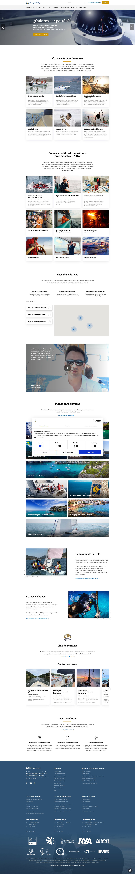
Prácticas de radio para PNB (61, 799)
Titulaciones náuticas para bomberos (35, 813)
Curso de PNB (29, 801)
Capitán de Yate (61, 129)
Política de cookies (60, 865)
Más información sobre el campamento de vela (86, 578)
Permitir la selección (67, 452)
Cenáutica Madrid (32, 820)
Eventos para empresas (88, 811)
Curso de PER (29, 804)
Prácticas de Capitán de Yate (89, 780)
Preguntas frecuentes (59, 785)
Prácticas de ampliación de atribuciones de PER (93, 776)
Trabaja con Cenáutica (59, 780)
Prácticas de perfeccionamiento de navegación (60, 692)
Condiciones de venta (70, 865)
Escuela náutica (58, 771)
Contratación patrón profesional (90, 806)
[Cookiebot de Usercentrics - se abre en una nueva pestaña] (94, 421)
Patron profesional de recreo (93, 129)
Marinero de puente (62, 257)
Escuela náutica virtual (95, 2)
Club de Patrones (86, 801)
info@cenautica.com (34, 829)
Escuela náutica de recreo (41, 34)
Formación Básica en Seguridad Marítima (35, 196)
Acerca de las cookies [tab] (91, 426)
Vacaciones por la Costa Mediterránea (42, 515)
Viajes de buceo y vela (36, 456)
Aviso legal (52, 865)
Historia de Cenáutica (59, 778)
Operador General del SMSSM (38, 230)
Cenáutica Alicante (88, 820)
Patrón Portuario (33, 257)
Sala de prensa (57, 783)
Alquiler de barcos (35, 534)
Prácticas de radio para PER (61, 801)
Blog (55, 790)
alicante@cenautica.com (91, 829)
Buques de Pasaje (90, 257)
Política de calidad (80, 865)
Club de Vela (85, 804)
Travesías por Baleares (36, 476)
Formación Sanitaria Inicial (93, 196)
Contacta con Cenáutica (60, 776)
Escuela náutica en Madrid (37, 321)
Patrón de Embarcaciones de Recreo (92, 97)
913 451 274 (32, 826)
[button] (89, 326)
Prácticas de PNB (86, 771)
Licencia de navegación (36, 96)
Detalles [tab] (67, 426)
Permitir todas (90, 452)
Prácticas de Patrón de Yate (88, 778)
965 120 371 (88, 826)
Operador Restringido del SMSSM (67, 196)
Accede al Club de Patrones (67, 657)
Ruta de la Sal (75, 456)
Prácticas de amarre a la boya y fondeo (38, 691)
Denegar (45, 452)
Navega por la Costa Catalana (81, 515)
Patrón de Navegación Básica (66, 96)
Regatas (31, 495)
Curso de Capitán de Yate (32, 808)
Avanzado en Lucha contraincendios (90, 231)
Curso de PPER (30, 811)
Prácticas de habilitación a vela (89, 783)
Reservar (105, 2)
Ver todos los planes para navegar (66, 415)
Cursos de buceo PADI (59, 806)
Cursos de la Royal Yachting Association (63, 804)
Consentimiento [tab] (44, 426)
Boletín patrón (85, 808)
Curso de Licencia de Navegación (34, 799)
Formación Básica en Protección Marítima (63, 231)
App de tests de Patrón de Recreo (62, 811)
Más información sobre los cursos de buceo (36, 618)
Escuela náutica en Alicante (37, 308)
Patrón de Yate (33, 129)
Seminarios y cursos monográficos (62, 808)
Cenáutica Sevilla (60, 820)
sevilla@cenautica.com (62, 829)
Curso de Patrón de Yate (32, 806)
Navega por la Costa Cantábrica (82, 495)
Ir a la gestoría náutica (67, 729)
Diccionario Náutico (59, 788)
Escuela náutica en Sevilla (37, 315)
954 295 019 (60, 826)
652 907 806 (32, 831)
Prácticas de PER (86, 773)
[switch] (58, 446)
